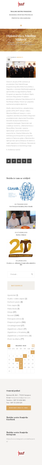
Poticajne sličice (14, 319)
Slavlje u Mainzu (21, 235)
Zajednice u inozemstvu (18, 336)
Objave (20, 43)
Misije (10, 312)
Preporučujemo (14, 322)
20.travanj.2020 (21, 204)
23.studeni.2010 (21, 232)
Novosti (28, 43)
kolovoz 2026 (21, 345)
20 (21, 363)
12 (17, 360)
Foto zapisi (12, 305)
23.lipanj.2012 (21, 261)
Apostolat (11, 295)
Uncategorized (13, 326)
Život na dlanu (13, 339)
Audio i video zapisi (15, 299)
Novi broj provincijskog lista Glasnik (20, 206)
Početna (11, 43)
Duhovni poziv (13, 302)
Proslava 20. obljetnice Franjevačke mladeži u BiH (21, 263)
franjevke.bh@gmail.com (20, 398)
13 (21, 360)
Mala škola (12, 309)
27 (21, 367)
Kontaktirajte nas (18, 408)
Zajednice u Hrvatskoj (17, 332)
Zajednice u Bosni (15, 329)
